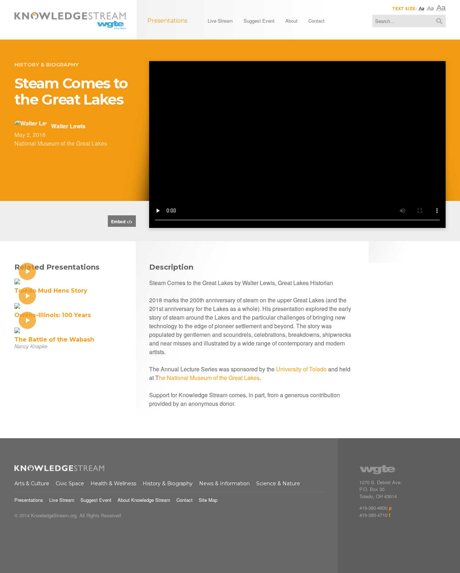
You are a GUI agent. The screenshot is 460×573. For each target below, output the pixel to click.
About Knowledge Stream (144, 499)
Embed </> (122, 221)
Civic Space (70, 483)
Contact (184, 499)
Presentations (28, 499)
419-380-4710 (373, 515)
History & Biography (46, 64)
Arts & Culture (31, 483)
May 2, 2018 (30, 134)
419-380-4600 (373, 507)
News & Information (224, 483)
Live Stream (61, 499)
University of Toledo (301, 369)
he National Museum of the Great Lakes (209, 377)
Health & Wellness (113, 483)
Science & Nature (278, 483)
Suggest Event (95, 499)
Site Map (208, 499)
